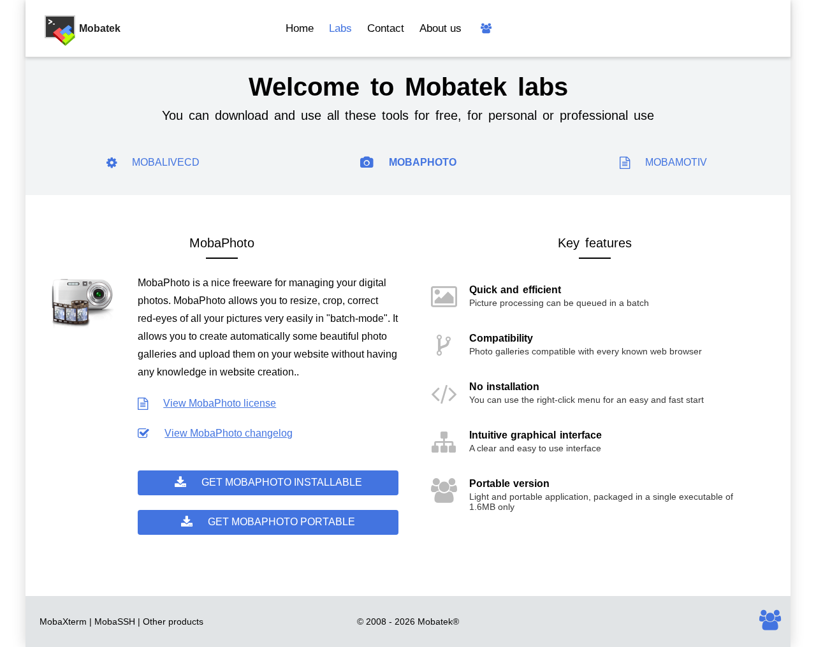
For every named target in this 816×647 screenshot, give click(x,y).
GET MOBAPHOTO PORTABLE (281, 521)
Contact (385, 28)
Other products (173, 621)
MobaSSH (114, 621)
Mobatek (435, 621)
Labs (340, 28)
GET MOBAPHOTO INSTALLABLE (281, 482)
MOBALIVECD (166, 162)
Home (300, 28)
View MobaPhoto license (219, 403)
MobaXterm (63, 621)
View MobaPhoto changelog (228, 433)
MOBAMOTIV (676, 162)
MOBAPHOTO (422, 162)
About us (440, 28)
